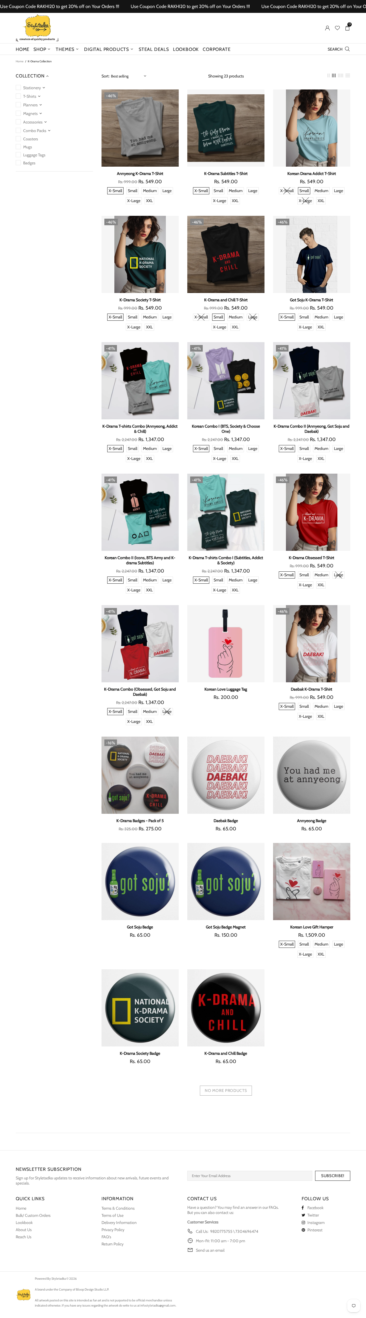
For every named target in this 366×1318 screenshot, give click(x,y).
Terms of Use (113, 1215)
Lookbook (24, 1222)
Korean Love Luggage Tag (225, 689)
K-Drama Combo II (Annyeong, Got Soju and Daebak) (311, 429)
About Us (24, 1229)
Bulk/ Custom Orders (33, 1215)
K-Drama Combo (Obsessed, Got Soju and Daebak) (140, 692)
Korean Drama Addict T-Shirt (311, 173)
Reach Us (23, 1236)
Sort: (106, 76)
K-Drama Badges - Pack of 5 (140, 820)
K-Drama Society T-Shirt (140, 299)
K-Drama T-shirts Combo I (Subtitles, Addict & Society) (226, 560)
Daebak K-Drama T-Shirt (311, 689)
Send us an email (210, 1250)
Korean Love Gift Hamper (311, 927)
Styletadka (37, 28)
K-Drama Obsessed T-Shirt (311, 557)
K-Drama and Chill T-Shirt (226, 299)
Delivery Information (119, 1222)
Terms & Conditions (118, 1208)
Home (19, 61)
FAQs (273, 1207)
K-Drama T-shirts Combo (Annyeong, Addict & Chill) (140, 429)
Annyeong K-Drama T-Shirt (140, 173)
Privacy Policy (113, 1229)
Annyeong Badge (311, 820)
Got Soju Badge (140, 927)
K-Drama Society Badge (140, 1053)
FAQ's (106, 1236)
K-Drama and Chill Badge (225, 1053)
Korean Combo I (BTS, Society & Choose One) (226, 429)
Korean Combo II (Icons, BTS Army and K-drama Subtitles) (140, 560)
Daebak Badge (226, 820)
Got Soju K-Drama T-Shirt (311, 299)
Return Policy (113, 1244)
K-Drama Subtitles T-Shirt (226, 173)
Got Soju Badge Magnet (226, 927)
